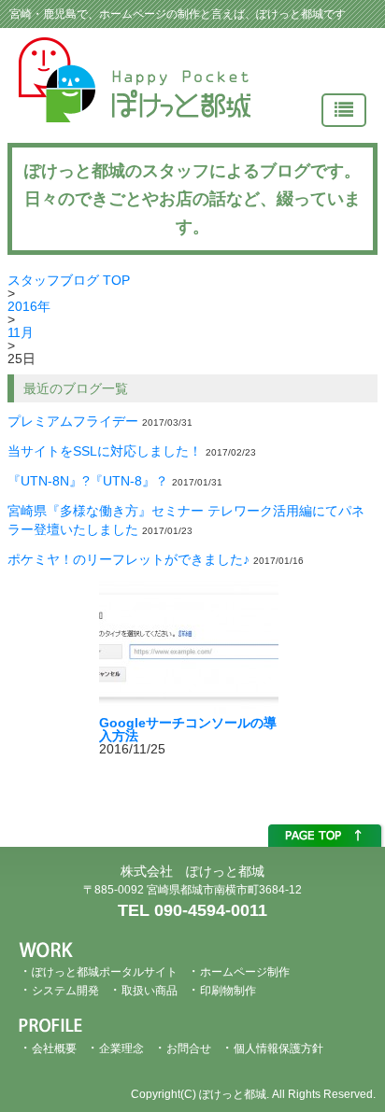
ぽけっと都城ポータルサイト (105, 971)
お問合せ (188, 1048)
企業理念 (121, 1048)
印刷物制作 (228, 990)
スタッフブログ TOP (68, 280)
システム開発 (65, 990)
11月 (20, 332)
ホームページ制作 (245, 971)
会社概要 (54, 1048)
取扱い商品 (149, 990)
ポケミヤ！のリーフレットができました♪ (128, 559)
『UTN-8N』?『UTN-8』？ (87, 480)
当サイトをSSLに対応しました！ (104, 450)
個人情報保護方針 (278, 1048)
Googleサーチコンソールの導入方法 (188, 729)
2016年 (28, 306)
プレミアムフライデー (72, 421)
